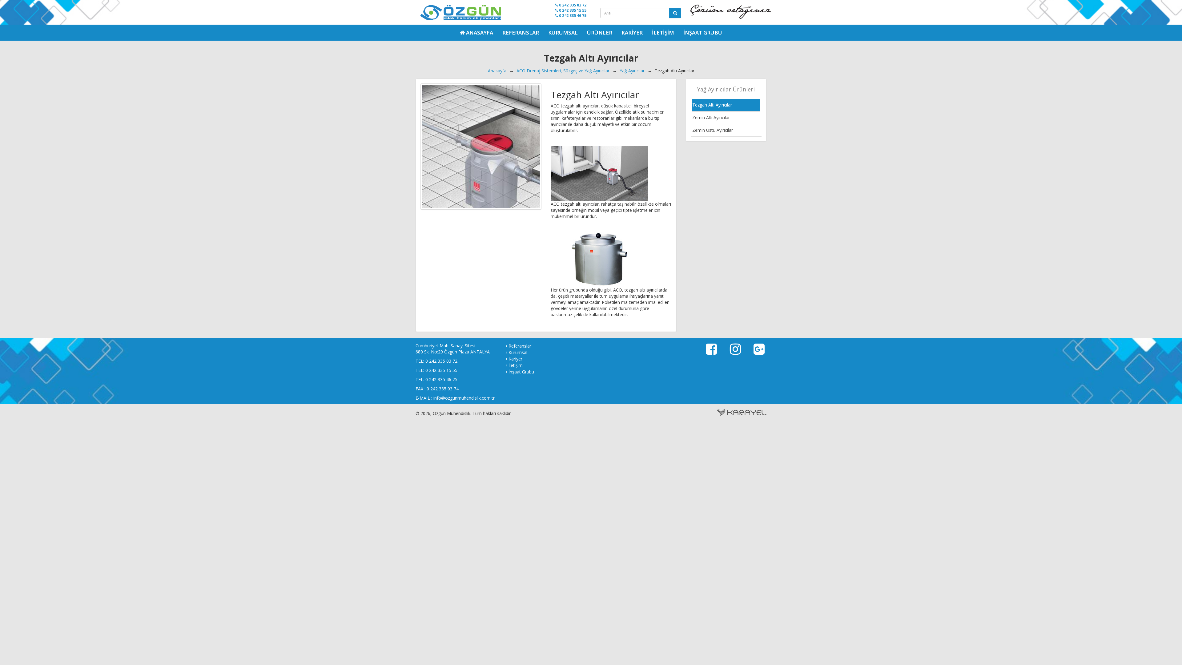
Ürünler (599, 32)
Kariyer (632, 32)
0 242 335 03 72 (572, 5)
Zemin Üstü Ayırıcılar (712, 130)
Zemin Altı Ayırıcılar (711, 117)
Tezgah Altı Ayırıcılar (712, 105)
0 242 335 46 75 (572, 15)
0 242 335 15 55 (572, 10)
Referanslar (520, 32)
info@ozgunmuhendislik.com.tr (464, 398)
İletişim (663, 32)
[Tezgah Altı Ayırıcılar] (480, 146)
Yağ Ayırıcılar (632, 71)
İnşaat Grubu (702, 32)
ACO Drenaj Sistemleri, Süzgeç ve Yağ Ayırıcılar (563, 71)
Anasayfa (497, 71)
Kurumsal (563, 32)
